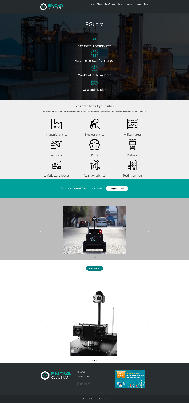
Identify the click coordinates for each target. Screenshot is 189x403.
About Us (138, 4)
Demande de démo (83, 376)
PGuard (99, 4)
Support (129, 4)
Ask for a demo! (94, 268)
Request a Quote (117, 188)
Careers (120, 4)
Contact (146, 4)
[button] (40, 231)
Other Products (110, 4)
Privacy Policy (81, 372)
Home (92, 4)
